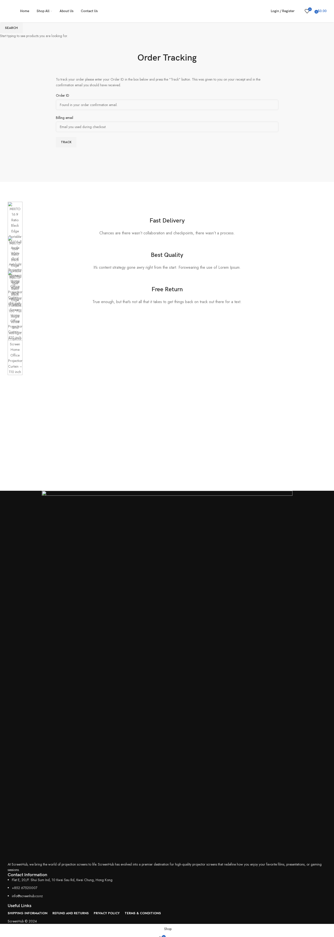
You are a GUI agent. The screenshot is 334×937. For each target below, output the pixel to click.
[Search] (299, 11)
